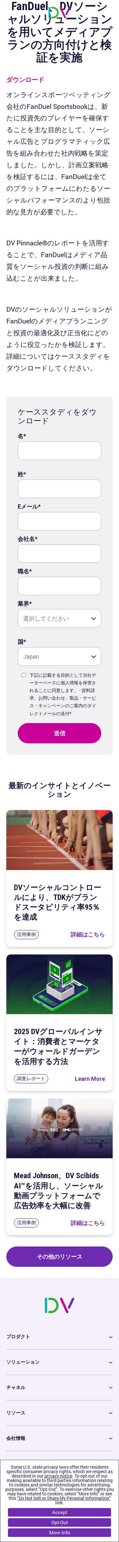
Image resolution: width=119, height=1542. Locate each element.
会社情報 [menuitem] (15, 1438)
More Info (59, 1532)
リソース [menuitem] (15, 1413)
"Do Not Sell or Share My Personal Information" (64, 1498)
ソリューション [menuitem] (23, 1362)
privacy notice (58, 1476)
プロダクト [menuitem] (18, 1336)
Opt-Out (59, 1522)
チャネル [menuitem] (15, 1387)
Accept (59, 1512)
